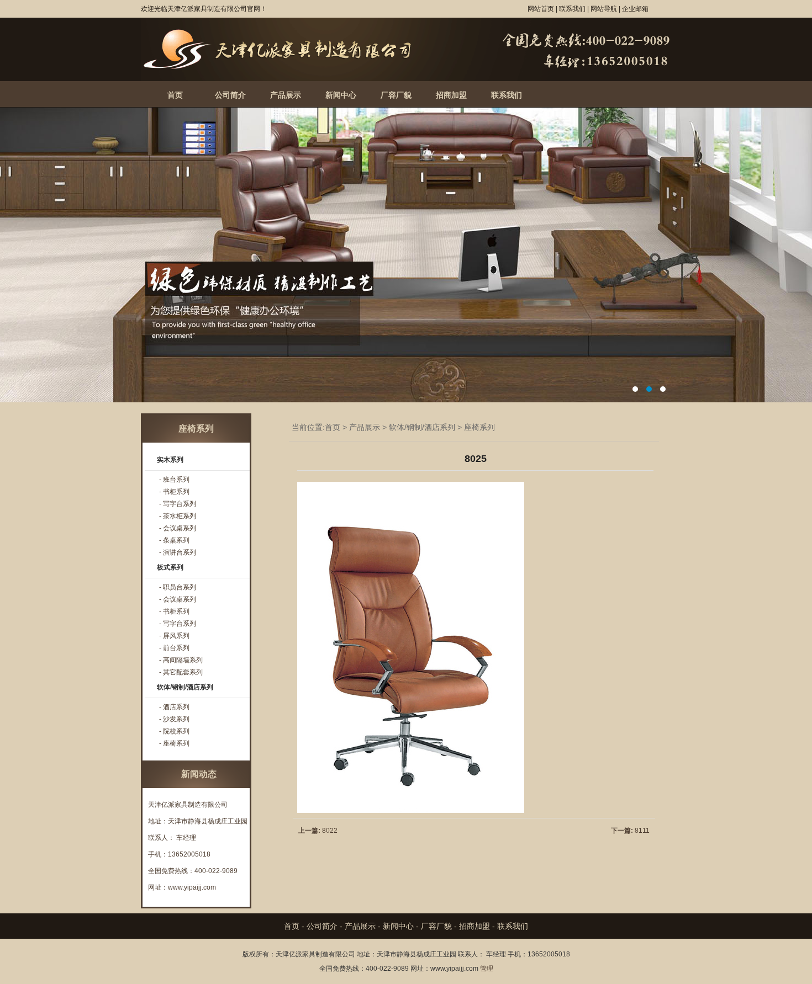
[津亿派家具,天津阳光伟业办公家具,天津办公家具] (406, 79)
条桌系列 (176, 540)
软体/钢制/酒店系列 (422, 427)
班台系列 (176, 479)
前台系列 (176, 648)
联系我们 (506, 95)
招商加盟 (451, 95)
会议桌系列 (179, 528)
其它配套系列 (183, 672)
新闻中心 (340, 95)
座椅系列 (479, 427)
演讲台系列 (179, 552)
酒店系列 (176, 707)
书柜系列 (176, 492)
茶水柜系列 (179, 516)
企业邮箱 (635, 9)
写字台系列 (179, 504)
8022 (330, 830)
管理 (486, 968)
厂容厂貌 (396, 95)
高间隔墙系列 (183, 660)
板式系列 (170, 567)
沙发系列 (176, 719)
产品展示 (285, 95)
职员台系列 (179, 587)
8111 (642, 830)
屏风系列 (176, 636)
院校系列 (176, 731)
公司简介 (230, 95)
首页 (175, 95)
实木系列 (170, 460)
